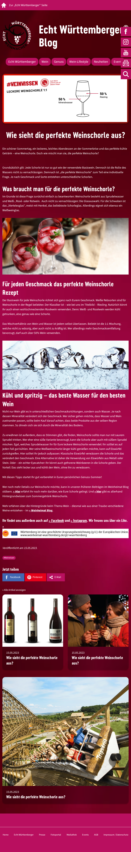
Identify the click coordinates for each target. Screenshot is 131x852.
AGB (96, 834)
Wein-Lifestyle (78, 61)
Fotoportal (56, 834)
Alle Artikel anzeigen (15, 590)
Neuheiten (101, 61)
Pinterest (37, 577)
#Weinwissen (9, 557)
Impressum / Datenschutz (116, 834)
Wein (45, 61)
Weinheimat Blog (42, 511)
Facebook (57, 520)
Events (118, 61)
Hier (17, 492)
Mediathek (72, 834)
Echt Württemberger (22, 61)
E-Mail (57, 577)
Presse (42, 834)
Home (5, 834)
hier (98, 492)
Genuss (59, 61)
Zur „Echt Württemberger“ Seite (28, 5)
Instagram (80, 520)
